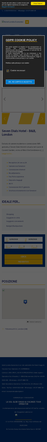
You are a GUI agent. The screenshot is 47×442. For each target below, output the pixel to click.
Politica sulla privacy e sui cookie (17, 63)
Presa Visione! (38, 3)
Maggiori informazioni (8, 7)
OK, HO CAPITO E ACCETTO (20, 82)
